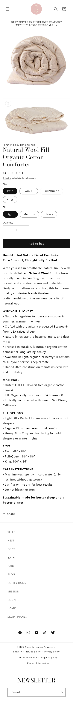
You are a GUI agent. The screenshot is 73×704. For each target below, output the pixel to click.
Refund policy (33, 651)
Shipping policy (49, 657)
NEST (10, 540)
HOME (11, 608)
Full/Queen (51, 191)
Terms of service (28, 657)
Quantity (8, 222)
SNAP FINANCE (17, 617)
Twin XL (28, 191)
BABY (10, 566)
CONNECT (14, 600)
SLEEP (11, 532)
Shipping (7, 178)
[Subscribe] (61, 692)
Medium (29, 214)
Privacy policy (52, 651)
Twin (10, 191)
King (10, 199)
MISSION (13, 591)
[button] (7, 9)
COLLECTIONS (16, 583)
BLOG (11, 574)
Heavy (49, 214)
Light (10, 214)
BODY (11, 549)
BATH (11, 557)
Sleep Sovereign (34, 647)
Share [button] (11, 514)
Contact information (38, 663)
